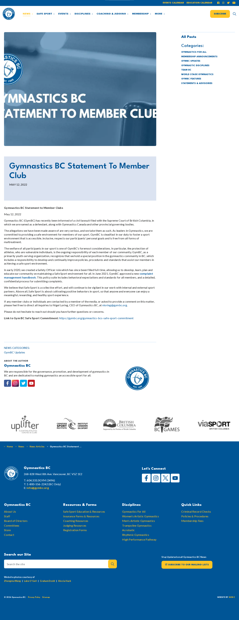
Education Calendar (199, 3)
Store (7, 530)
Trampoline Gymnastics (137, 525)
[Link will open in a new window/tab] (218, 3)
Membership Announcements (199, 57)
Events (63, 14)
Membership (140, 14)
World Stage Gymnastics (197, 75)
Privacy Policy (34, 597)
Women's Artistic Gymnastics (140, 516)
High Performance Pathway (139, 539)
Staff (7, 516)
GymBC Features (191, 79)
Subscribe (220, 14)
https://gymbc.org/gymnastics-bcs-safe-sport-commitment (96, 318)
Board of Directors (16, 520)
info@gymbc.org (38, 487)
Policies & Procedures (194, 516)
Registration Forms (75, 530)
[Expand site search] (234, 13)
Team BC (186, 70)
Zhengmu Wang (12, 580)
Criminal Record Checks (196, 511)
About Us (10, 511)
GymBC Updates (14, 352)
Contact (9, 534)
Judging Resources (74, 525)
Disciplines (82, 14)
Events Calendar (173, 3)
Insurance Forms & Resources (81, 516)
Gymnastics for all (193, 52)
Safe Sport (44, 14)
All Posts (188, 37)
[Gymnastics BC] (9, 14)
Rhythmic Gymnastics (135, 534)
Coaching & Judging (111, 14)
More (158, 14)
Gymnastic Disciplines (195, 66)
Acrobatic (128, 530)
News (26, 14)
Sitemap (46, 597)
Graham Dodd (47, 580)
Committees (11, 525)
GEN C (232, 597)
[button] (80, 89)
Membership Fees (192, 520)
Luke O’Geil (30, 580)
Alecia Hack (64, 580)
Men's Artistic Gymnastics (138, 520)
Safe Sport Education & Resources (84, 511)
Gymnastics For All (134, 511)
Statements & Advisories (196, 83)
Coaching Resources (75, 520)
